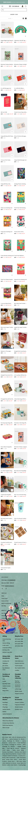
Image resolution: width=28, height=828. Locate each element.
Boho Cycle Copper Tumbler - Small (7, 327)
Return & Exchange (6, 603)
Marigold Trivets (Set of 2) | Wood (7, 375)
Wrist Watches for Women (11, 718)
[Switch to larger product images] (23, 18)
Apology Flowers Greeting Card (20, 184)
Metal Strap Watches (8, 720)
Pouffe (4, 681)
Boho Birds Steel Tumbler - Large (6, 518)
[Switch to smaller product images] (26, 18)
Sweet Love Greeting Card (6, 207)
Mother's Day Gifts (7, 652)
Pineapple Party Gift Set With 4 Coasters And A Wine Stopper (7, 399)
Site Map (3, 605)
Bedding (5, 688)
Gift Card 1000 (4, 112)
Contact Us (21, 618)
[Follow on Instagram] (6, 588)
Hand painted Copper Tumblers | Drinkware (5, 568)
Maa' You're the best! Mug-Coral (20, 494)
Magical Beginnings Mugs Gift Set (7, 40)
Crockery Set (6, 661)
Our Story (3, 613)
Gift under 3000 (19, 643)
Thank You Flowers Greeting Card (7, 279)
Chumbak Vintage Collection (18, 676)
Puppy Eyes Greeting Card (6, 231)
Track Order (4, 598)
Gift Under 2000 (19, 641)
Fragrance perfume (20, 704)
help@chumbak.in (9, 586)
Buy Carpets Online (20, 668)
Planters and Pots (19, 663)
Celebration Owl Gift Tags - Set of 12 (20, 40)
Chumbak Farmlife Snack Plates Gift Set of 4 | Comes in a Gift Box (7, 542)
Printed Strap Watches (8, 723)
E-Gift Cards (6, 645)
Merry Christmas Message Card (20, 136)
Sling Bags (5, 707)
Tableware (5, 663)
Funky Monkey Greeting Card (7, 255)
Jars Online (5, 665)
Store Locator (5, 601)
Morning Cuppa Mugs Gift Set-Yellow (6, 423)
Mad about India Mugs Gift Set (20, 423)
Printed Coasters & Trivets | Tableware (20, 542)
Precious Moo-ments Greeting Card (18, 231)
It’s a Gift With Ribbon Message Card (19, 88)
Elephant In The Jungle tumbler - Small (6, 351)
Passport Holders (19, 702)
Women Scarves (19, 707)
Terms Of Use (22, 615)
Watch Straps (6, 727)
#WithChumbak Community (8, 615)
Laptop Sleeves (6, 709)
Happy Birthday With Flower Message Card (7, 136)
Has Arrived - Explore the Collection (14, 2)
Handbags (5, 702)
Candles (17, 670)
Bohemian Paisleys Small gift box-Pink (20, 64)
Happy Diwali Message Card (20, 160)
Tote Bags (5, 704)
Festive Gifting (6, 643)
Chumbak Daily (5, 620)
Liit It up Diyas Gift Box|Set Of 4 (20, 375)
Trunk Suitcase (18, 665)
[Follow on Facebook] (2, 588)
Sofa (4, 679)
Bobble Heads (18, 691)
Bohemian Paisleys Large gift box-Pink (20, 447)
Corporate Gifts (5, 618)
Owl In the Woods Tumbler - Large (20, 518)
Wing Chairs (6, 690)
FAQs (2, 596)
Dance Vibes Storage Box (6, 446)
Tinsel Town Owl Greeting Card (19, 208)
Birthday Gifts (6, 650)
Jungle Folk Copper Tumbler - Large (20, 327)
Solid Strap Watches (8, 725)
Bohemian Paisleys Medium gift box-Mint (7, 64)
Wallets (4, 711)
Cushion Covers (6, 686)
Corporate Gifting (7, 647)
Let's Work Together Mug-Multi (6, 471)
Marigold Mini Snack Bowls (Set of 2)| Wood (20, 351)
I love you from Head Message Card (5, 160)
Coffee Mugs (18, 689)
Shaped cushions (19, 693)
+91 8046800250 (11, 580)
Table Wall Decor (19, 661)
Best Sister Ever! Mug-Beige (20, 470)
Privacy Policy (22, 613)
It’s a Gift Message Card (6, 88)
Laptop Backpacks (7, 714)
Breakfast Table (6, 683)
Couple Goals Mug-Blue (6, 494)
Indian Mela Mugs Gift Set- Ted (20, 399)
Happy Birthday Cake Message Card (5, 184)
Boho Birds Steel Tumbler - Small (20, 303)
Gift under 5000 (19, 646)
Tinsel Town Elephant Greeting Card (19, 255)
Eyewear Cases (18, 709)
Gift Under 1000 (19, 639)
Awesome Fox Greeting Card (20, 279)
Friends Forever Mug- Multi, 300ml (20, 112)
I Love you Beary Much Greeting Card (6, 303)
